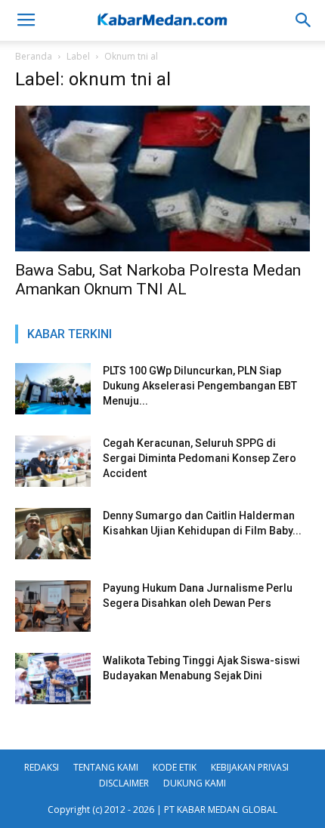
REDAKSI (41, 767)
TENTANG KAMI (105, 767)
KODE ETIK (175, 767)
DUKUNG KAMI (194, 783)
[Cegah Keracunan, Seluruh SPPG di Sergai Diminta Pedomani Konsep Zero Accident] (53, 462)
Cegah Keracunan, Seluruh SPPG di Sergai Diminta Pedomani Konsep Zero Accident (199, 458)
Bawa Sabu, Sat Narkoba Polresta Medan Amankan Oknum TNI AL (158, 279)
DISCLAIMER (124, 783)
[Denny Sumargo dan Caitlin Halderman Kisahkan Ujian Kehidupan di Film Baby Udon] (53, 534)
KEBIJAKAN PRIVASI (250, 767)
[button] (304, 20)
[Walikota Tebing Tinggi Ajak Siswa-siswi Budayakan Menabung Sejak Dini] (53, 679)
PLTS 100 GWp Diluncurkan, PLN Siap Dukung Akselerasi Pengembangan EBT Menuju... (200, 386)
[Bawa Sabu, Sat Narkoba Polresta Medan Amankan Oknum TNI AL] (162, 178)
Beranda (33, 56)
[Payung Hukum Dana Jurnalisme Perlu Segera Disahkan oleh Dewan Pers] (53, 606)
